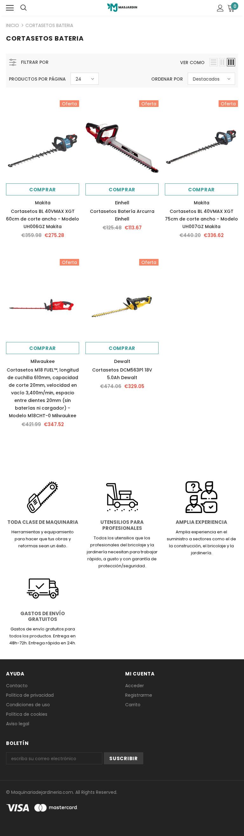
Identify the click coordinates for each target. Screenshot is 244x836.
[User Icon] (220, 8)
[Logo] (122, 7)
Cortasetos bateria (49, 25)
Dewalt (122, 361)
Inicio (12, 25)
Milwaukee (42, 361)
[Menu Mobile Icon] (10, 8)
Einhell (122, 203)
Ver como (192, 62)
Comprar (42, 189)
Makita (43, 203)
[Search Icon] (23, 8)
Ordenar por (167, 79)
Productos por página (37, 79)
